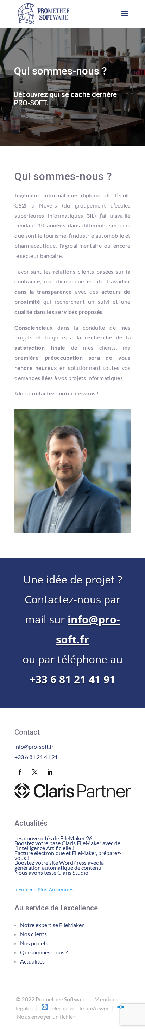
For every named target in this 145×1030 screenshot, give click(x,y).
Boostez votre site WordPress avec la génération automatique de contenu (59, 865)
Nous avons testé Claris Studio (51, 872)
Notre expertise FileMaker (52, 925)
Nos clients (33, 934)
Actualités (32, 961)
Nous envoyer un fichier (46, 1016)
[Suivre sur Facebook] (20, 772)
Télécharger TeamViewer (79, 1008)
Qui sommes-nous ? (44, 952)
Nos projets (34, 943)
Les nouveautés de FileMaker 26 (53, 838)
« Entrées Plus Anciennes (44, 889)
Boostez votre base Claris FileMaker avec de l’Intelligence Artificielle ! (67, 845)
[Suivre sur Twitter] (34, 772)
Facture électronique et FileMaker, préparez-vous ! (68, 855)
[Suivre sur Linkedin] (49, 772)
